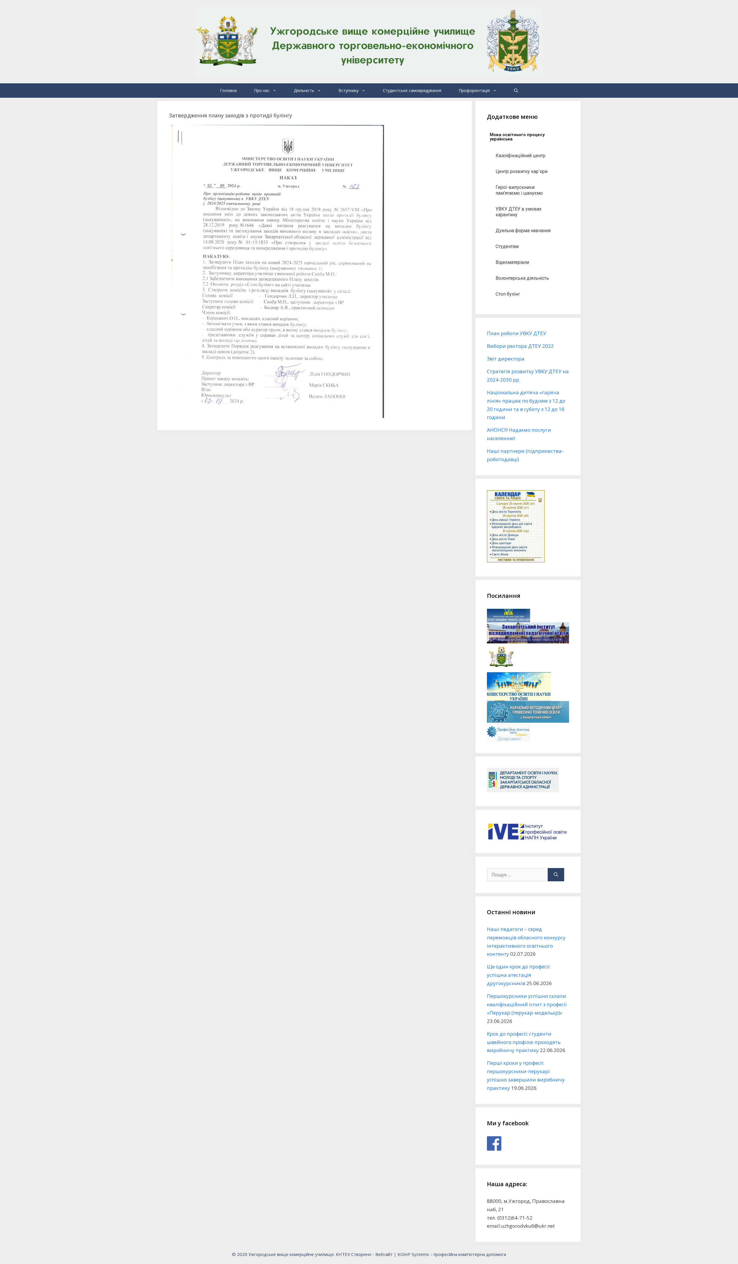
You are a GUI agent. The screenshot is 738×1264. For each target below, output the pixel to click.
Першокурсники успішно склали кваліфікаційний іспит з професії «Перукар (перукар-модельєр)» (526, 1004)
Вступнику (348, 90)
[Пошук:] (517, 874)
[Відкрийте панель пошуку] (516, 90)
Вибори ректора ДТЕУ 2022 (520, 346)
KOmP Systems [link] (413, 1254)
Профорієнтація (474, 90)
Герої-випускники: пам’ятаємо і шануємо (519, 190)
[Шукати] (556, 874)
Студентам (507, 246)
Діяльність (304, 90)
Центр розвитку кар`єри (521, 171)
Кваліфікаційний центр (520, 155)
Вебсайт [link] (384, 1254)
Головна (228, 90)
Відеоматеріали (512, 262)
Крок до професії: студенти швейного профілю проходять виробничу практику (524, 1042)
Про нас (262, 90)
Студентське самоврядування (412, 90)
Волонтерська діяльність (522, 278)
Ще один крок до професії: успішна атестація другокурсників (518, 975)
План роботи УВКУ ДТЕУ (516, 333)
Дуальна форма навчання (523, 230)
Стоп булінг (508, 294)
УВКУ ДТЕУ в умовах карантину (518, 211)
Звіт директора (505, 358)
